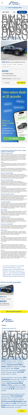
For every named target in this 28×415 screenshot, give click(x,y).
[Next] (26, 49)
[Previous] (2, 49)
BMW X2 (18, 258)
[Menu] (2, 3)
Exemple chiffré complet (4, 304)
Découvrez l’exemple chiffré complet (9, 75)
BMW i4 (12, 258)
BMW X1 (15, 258)
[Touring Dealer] (14, 2)
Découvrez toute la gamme (13, 311)
